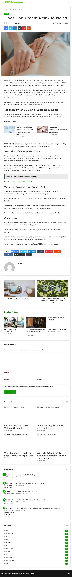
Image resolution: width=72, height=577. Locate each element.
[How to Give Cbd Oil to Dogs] (9, 477)
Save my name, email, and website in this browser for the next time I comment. (29, 386)
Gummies (8, 542)
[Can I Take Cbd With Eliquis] (58, 322)
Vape (6, 554)
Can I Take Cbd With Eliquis (58, 329)
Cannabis (8, 551)
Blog (6, 563)
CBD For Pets (9, 548)
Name (6, 372)
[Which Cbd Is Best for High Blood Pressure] (9, 485)
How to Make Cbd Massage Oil (22, 182)
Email (6, 379)
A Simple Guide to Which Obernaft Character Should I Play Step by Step (51, 455)
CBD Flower (9, 557)
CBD (6, 530)
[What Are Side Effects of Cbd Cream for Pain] (9, 502)
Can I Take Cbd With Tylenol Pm (11, 330)
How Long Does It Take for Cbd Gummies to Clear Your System (38, 508)
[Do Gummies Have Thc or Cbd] (9, 494)
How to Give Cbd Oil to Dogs (26, 475)
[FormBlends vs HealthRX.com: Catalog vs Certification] (42, 129)
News (7, 545)
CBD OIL (8, 539)
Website (39, 379)
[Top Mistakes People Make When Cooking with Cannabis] (36, 322)
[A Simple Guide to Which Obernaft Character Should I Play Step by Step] (52, 442)
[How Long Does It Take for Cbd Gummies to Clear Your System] (9, 512)
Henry (9, 23)
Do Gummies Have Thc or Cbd (26, 491)
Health (12, 10)
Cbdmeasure (9, 533)
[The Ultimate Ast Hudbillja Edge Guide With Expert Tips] (19, 442)
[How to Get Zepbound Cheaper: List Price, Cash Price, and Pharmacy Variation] (9, 129)
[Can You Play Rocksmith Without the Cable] (19, 414)
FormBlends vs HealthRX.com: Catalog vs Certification (58, 129)
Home (7, 10)
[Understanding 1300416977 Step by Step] (52, 414)
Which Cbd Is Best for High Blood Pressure (31, 483)
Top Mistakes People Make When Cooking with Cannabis (35, 331)
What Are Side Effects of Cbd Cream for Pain (31, 500)
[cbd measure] (14, 2)
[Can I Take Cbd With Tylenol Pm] (14, 322)
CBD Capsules (9, 560)
